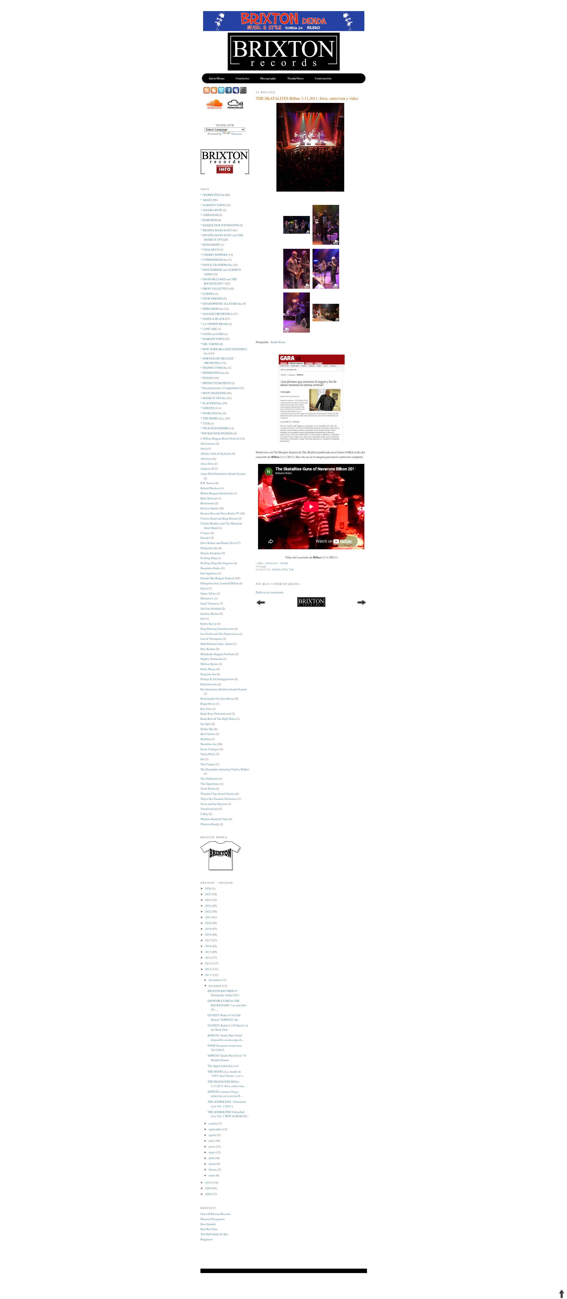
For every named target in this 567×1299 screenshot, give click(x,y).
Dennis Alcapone (210, 553)
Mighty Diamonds (211, 659)
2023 (208, 906)
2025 (208, 894)
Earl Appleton (208, 573)
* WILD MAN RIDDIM (214, 428)
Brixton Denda (209, 508)
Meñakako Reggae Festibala (217, 654)
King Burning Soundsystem (217, 629)
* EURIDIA (207, 294)
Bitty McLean (208, 498)
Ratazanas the (208, 684)
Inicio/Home (217, 78)
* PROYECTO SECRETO (215, 383)
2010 (208, 1182)
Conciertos (242, 78)
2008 (208, 1194)
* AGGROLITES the (212, 195)
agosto (213, 1135)
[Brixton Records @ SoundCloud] (214, 108)
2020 (208, 923)
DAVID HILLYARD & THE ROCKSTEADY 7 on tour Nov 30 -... (227, 1005)
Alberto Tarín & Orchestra (215, 453)
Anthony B (207, 469)
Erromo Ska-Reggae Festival (217, 578)
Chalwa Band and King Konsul (219, 518)
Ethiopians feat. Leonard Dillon (219, 583)
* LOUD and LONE (212, 334)
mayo (212, 1152)
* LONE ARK (208, 329)
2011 (208, 975)
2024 (208, 900)
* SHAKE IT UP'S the (213, 398)
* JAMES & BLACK (212, 319)
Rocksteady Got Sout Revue (217, 699)
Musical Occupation (212, 1219)
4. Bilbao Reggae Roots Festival (219, 438)
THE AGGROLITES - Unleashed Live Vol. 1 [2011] (227, 1104)
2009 (208, 1188)
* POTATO (206, 378)
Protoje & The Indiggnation (217, 679)
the (202, 759)
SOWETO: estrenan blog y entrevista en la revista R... (225, 1094)
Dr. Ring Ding (208, 558)
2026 (208, 888)
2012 (208, 969)
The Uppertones (209, 784)
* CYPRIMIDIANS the (213, 260)
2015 (208, 952)
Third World (207, 789)
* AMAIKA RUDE (211, 210)
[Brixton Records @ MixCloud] (235, 108)
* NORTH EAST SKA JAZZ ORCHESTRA (216, 360)
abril (212, 1158)
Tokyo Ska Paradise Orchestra (218, 799)
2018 (208, 934)
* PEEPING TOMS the (213, 368)
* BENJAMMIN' (210, 245)
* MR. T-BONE (209, 344)
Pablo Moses (208, 669)
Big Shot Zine (208, 1229)
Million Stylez (209, 664)
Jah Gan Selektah (210, 608)
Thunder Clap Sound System (217, 794)
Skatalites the (283, 569)
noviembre (215, 986)
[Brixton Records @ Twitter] (221, 92)
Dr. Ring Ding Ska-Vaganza (216, 563)
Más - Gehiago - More (273, 563)
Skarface (205, 739)
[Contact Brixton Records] (243, 92)
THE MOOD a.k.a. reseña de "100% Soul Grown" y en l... (226, 1073)
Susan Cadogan (209, 749)
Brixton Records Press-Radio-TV (219, 513)
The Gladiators (209, 779)
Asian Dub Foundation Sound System (222, 474)
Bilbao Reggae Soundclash (216, 493)
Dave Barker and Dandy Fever (218, 543)
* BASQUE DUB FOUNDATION (219, 225)
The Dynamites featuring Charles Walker (224, 769)
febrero (213, 1169)
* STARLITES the (211, 413)
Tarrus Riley (207, 754)
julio (212, 1141)
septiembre (215, 1129)
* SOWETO (207, 408)
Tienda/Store (295, 78)
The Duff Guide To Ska (214, 1234)
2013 (208, 963)
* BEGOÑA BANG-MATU (216, 230)
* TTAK (205, 423)
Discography (268, 78)
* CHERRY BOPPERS (213, 255)
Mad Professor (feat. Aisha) (216, 644)
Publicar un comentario (270, 592)
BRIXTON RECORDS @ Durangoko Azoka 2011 (224, 993)
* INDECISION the (211, 309)
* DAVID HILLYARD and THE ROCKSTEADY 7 (218, 281)
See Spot (205, 724)
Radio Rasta (278, 342)
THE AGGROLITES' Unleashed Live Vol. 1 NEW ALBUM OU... (228, 1114)
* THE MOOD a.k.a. (212, 418)
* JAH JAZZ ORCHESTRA (216, 314)
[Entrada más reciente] (261, 603)
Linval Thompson (211, 639)
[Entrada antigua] (362, 603)
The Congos (207, 764)
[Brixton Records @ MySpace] (236, 92)
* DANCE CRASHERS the (216, 265)
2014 (208, 958)
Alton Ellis (207, 464)
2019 (208, 929)
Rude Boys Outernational (215, 714)
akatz (203, 448)
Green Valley (208, 593)
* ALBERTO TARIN (212, 205)
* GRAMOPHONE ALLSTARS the (221, 304)
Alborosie (206, 459)
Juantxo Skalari (209, 614)
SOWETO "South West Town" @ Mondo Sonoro (227, 1058)
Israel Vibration (209, 603)
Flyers (204, 588)
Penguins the (208, 674)
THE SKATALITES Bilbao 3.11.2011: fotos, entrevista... (226, 1083)
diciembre (215, 980)
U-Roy (204, 814)
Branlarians (207, 503)
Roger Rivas (207, 704)
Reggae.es (206, 1239)
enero (212, 1175)
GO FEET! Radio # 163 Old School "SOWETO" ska (224, 1017)
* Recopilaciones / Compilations (220, 388)
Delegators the (209, 548)
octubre (213, 1123)
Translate (236, 134)
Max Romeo (207, 649)
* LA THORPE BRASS (214, 324)
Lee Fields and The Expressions (219, 634)
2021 (208, 917)
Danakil (205, 538)
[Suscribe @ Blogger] (214, 92)
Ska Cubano (207, 734)
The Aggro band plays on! (223, 1066)
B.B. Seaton (207, 483)
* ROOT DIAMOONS (213, 393)
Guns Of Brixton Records (215, 1214)
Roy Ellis (206, 709)
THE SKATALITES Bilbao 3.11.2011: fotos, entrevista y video (307, 98)
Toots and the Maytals (213, 804)
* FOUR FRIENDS (211, 298)
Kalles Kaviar (208, 624)
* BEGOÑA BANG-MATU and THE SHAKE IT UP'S (221, 237)
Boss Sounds (208, 1224)
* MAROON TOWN (212, 339)
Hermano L (207, 598)
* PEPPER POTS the (212, 373)
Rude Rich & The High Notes (218, 719)
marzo (213, 1164)
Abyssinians (207, 443)
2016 (208, 946)
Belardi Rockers (210, 488)
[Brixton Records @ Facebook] (228, 92)
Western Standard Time (214, 819)
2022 (208, 911)
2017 (208, 940)
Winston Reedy (209, 824)
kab (202, 618)
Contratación (323, 78)
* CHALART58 (209, 249)
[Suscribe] (206, 92)
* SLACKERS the (210, 403)
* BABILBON (208, 220)
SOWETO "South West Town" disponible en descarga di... (225, 1037)
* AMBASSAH (209, 215)
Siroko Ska (207, 729)
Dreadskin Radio (210, 568)
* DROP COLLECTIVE (214, 288)
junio (212, 1146)
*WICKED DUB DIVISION (216, 433)
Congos (205, 533)
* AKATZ (206, 200)
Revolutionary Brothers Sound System (223, 689)
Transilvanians (209, 809)
